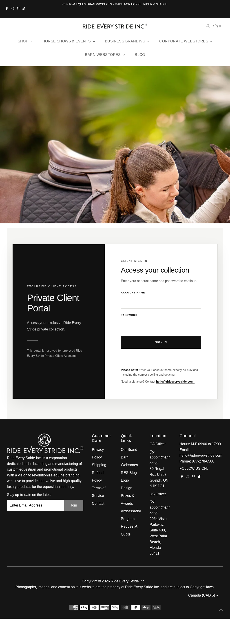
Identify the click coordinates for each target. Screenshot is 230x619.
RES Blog (129, 473)
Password (129, 315)
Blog (140, 55)
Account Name (133, 292)
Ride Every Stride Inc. (128, 581)
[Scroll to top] (221, 610)
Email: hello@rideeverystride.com (200, 453)
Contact (98, 503)
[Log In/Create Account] (208, 26)
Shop (23, 41)
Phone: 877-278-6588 (196, 461)
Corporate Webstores (184, 41)
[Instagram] (12, 9)
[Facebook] (7, 9)
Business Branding (125, 41)
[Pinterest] (18, 9)
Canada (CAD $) (201, 595)
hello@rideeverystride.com (175, 381)
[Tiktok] (23, 9)
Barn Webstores (103, 55)
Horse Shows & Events (67, 41)
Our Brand (129, 450)
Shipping (99, 465)
